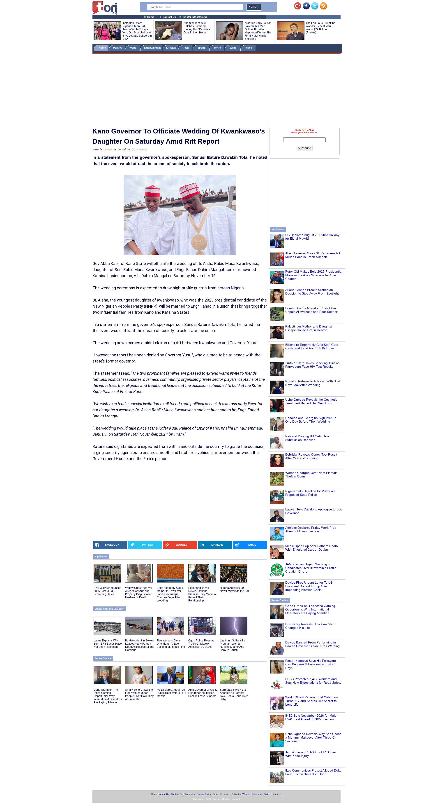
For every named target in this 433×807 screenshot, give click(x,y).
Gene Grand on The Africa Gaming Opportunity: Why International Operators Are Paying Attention (310, 609)
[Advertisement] (216, 88)
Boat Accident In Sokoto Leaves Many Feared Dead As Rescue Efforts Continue (139, 645)
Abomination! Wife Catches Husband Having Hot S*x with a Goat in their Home (197, 27)
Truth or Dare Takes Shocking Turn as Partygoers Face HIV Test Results (312, 364)
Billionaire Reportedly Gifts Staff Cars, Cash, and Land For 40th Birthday (312, 346)
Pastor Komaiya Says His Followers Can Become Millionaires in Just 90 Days (310, 664)
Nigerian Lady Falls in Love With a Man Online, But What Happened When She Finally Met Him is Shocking (258, 30)
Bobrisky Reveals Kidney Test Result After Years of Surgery (311, 456)
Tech (186, 47)
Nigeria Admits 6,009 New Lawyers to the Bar (234, 589)
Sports (202, 47)
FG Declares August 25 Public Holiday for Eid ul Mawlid (171, 693)
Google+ (277, 794)
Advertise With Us (241, 794)
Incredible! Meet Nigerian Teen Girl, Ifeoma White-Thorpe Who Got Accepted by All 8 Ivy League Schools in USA (137, 30)
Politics (118, 47)
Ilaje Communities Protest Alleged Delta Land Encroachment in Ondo (313, 772)
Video (249, 47)
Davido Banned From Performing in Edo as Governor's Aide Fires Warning (312, 644)
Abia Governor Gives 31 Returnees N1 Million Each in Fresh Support (312, 255)
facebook (257, 794)
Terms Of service (221, 794)
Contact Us (169, 17)
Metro (218, 47)
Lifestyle (171, 47)
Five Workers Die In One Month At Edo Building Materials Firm (171, 643)
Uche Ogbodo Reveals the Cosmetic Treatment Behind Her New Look (311, 401)
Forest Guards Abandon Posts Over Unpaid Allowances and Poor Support (311, 309)
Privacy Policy (204, 794)
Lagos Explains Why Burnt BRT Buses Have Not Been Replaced (108, 643)
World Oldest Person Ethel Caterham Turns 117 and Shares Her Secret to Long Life (311, 700)
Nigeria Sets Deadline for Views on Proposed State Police (310, 492)
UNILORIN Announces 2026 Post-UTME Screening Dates (107, 591)
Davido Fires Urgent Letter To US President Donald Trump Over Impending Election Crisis (309, 586)
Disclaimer (189, 794)
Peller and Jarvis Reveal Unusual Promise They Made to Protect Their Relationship (202, 594)
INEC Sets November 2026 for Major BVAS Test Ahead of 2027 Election (311, 717)
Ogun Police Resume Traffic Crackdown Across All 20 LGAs (201, 643)
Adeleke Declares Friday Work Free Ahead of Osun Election (310, 529)
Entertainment (152, 47)
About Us (164, 794)
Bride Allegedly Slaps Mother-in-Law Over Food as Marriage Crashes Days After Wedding (170, 594)
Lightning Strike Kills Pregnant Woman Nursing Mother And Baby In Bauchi (232, 645)
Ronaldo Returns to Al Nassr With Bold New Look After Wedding (312, 383)
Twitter (267, 794)
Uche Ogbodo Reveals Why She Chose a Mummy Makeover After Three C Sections (313, 737)
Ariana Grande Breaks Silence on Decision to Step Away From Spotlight (312, 291)
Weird (233, 47)
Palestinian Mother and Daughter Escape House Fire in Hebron (308, 328)
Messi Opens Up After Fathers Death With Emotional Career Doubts (311, 547)
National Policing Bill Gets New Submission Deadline (307, 438)
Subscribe (304, 148)
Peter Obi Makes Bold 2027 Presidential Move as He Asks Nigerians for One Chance (313, 275)
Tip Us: (194, 17)
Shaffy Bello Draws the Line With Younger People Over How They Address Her (139, 694)
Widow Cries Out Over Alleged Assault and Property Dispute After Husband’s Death (138, 592)
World (133, 47)
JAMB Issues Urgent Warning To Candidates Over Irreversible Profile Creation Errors (310, 567)
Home (150, 17)
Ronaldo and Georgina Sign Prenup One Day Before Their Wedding (310, 419)
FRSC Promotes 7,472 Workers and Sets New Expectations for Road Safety (313, 680)
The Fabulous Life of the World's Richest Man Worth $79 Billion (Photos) (320, 27)
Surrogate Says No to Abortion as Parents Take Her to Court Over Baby (234, 694)
